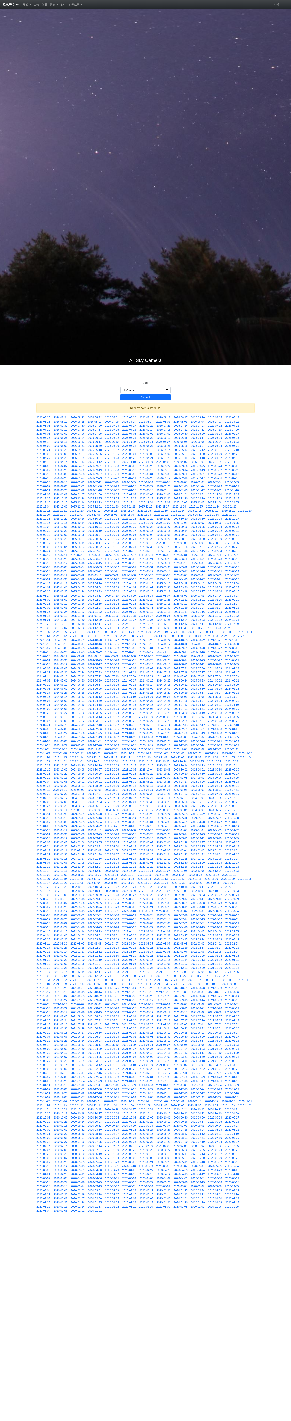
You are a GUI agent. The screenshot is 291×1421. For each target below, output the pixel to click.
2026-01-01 (181, 494)
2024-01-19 (198, 733)
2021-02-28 (95, 1069)
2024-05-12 (95, 696)
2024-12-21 (232, 619)
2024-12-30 (78, 619)
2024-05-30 (198, 688)
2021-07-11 (77, 1024)
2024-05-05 (215, 696)
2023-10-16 (146, 765)
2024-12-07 (60, 628)
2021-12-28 (60, 967)
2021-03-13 (78, 1065)
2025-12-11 (129, 502)
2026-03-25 (198, 466)
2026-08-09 (112, 421)
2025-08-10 (163, 543)
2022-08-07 (180, 911)
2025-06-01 (129, 567)
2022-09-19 (60, 899)
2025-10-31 (195, 514)
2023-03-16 (112, 838)
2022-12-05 (197, 870)
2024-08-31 (60, 660)
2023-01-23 (181, 854)
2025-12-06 (215, 502)
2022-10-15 (232, 887)
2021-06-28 (95, 1028)
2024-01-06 (215, 737)
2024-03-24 (112, 713)
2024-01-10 (146, 737)
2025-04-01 (146, 587)
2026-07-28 (112, 425)
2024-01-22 (146, 733)
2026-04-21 (146, 458)
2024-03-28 (43, 713)
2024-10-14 (129, 644)
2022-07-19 (95, 919)
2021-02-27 (112, 1069)
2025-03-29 (198, 587)
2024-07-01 (60, 680)
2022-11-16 (110, 878)
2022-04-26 (78, 927)
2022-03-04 (163, 943)
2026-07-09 (232, 429)
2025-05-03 (215, 575)
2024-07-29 (215, 668)
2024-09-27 (215, 648)
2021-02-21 (215, 1069)
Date (145, 382)
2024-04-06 (95, 708)
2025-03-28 (215, 587)
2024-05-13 (78, 696)
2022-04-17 (232, 927)
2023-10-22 (43, 765)
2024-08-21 (232, 660)
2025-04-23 (181, 579)
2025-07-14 (215, 551)
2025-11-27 (162, 506)
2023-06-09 (94, 810)
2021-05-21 (129, 1040)
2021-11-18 (127, 980)
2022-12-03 (232, 870)
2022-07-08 (78, 923)
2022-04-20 (181, 927)
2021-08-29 (60, 1008)
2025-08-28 (60, 539)
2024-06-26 (146, 680)
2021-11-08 (77, 984)
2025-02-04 (78, 607)
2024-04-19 (78, 704)
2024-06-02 (146, 688)
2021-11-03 (161, 984)
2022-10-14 (43, 891)
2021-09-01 (215, 1004)
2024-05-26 (60, 692)
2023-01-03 (112, 862)
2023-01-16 (95, 858)
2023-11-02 (60, 761)
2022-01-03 (163, 963)
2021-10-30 (229, 984)
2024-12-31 (60, 619)
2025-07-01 (232, 555)
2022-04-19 (198, 927)
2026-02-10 (112, 482)
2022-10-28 (213, 882)
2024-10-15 (112, 644)
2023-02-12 (43, 850)
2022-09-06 (78, 903)
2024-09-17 (181, 652)
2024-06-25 (163, 680)
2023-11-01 (77, 761)
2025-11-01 (178, 514)
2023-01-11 (180, 858)
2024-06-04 (112, 688)
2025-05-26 (232, 567)
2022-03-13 (215, 939)
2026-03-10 (43, 474)
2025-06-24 (146, 559)
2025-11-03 (144, 514)
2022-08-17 (215, 907)
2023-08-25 (215, 781)
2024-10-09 (215, 644)
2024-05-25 (78, 692)
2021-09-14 (198, 1000)
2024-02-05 (112, 729)
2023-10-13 (198, 765)
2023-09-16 (43, 777)
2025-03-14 (43, 595)
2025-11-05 (110, 514)
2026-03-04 (146, 474)
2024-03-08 (180, 717)
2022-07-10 (43, 923)
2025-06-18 (43, 563)
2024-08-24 (181, 660)
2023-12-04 (163, 749)
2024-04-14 (163, 704)
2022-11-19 (60, 878)
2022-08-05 (215, 911)
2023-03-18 (78, 838)
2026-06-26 (43, 437)
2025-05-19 (146, 571)
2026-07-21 (232, 425)
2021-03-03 (43, 1069)
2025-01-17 (181, 611)
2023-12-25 (215, 741)
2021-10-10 (163, 992)
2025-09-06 (112, 534)
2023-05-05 (78, 822)
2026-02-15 (232, 478)
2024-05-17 (215, 692)
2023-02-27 (198, 842)
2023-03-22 (215, 834)
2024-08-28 (112, 660)
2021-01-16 (215, 1081)
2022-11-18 (77, 878)
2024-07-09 (129, 676)
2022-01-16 (146, 959)
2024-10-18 (60, 644)
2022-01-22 (43, 959)
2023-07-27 (95, 793)
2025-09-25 (198, 526)
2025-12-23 (129, 498)
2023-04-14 (232, 826)
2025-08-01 (112, 547)
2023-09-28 (43, 773)
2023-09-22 (146, 773)
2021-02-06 (60, 1077)
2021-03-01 (78, 1069)
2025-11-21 (60, 510)
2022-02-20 (163, 947)
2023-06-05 (163, 810)
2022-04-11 (129, 931)
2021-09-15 (181, 1000)
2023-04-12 (60, 830)
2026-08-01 (43, 425)
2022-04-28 (43, 927)
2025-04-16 (95, 583)
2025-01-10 (94, 615)
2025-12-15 (60, 502)
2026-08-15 (215, 417)
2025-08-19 (215, 539)
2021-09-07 (112, 1004)
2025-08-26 (95, 539)
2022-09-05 (95, 903)
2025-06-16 (78, 563)
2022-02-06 (197, 951)
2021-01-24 (78, 1081)
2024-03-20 (181, 713)
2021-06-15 (112, 1032)
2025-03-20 (146, 591)
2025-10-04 (43, 526)
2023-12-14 (198, 745)
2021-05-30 (181, 1036)
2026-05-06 (95, 454)
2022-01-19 (95, 959)
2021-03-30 (198, 1056)
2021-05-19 (163, 1040)
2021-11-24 (230, 976)
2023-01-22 (198, 854)
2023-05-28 (95, 814)
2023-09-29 (232, 769)
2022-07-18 (112, 919)
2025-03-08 (146, 595)
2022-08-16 (232, 907)
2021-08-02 (112, 1016)
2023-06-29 (163, 802)
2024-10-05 (78, 648)
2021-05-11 (94, 1044)
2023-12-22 (60, 745)
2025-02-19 (232, 599)
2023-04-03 (215, 830)
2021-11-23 (43, 980)
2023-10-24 (214, 761)
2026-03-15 (163, 470)
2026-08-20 (129, 417)
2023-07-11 (163, 797)
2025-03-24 (78, 591)
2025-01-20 (129, 611)
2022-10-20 (146, 887)
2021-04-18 (78, 1052)
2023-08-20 (95, 785)
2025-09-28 (146, 526)
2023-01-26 (129, 854)
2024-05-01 (78, 700)
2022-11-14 (144, 878)
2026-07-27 (129, 425)
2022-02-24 (95, 947)
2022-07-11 (232, 919)
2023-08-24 (232, 781)
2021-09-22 (60, 1000)
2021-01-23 (95, 1081)
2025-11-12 (211, 510)
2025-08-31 (215, 534)
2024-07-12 (78, 676)
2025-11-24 (213, 506)
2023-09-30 (215, 769)
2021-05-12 (78, 1044)
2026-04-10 (129, 462)
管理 (277, 4)
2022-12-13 (60, 870)
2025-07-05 (163, 555)
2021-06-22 (198, 1028)
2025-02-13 (129, 603)
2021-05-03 (232, 1044)
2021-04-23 (198, 1048)
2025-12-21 (163, 498)
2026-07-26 (146, 425)
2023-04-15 (215, 826)
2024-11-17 (194, 632)
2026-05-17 (112, 449)
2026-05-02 (163, 454)
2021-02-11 (180, 1073)
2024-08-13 (163, 664)
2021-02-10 (197, 1073)
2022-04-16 (43, 931)
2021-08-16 (78, 1012)
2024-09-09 (112, 656)
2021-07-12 (60, 1024)
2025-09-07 (95, 534)
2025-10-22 (146, 518)
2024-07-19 (163, 672)
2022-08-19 (181, 907)
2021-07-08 (129, 1024)
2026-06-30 (181, 433)
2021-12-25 (112, 967)
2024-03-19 (198, 713)
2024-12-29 (95, 619)
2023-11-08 (177, 757)
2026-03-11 (232, 470)
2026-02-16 (215, 478)
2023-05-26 (129, 814)
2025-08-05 (43, 547)
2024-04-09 (43, 708)
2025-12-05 (232, 502)
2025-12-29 (232, 494)
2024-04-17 (112, 704)
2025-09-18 (112, 530)
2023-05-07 (43, 822)
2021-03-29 (215, 1056)
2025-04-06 (60, 587)
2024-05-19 (181, 692)
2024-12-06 (78, 628)
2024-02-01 (181, 729)
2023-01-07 (43, 862)
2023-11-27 (77, 753)
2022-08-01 (78, 915)
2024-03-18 (215, 713)
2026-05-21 (43, 449)
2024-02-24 (198, 721)
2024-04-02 (163, 708)
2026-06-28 (215, 433)
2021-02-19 (43, 1073)
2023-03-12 (181, 838)
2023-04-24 (60, 826)
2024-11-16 (211, 632)
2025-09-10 (43, 534)
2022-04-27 (60, 927)
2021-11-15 (178, 980)
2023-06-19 (129, 806)
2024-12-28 (112, 619)
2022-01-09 (60, 963)
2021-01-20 (146, 1081)
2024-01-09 (163, 737)
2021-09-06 (129, 1004)
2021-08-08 (215, 1012)
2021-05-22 (112, 1040)
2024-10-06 (60, 648)
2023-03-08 (43, 842)
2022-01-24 (215, 955)
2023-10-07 (95, 769)
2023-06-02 (215, 810)
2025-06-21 (198, 559)
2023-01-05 (78, 862)
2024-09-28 (198, 648)
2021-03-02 (60, 1069)
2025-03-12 (78, 595)
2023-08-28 (163, 781)
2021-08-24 (146, 1008)
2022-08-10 (129, 911)
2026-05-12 (198, 449)
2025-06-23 (163, 559)
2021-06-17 (78, 1032)
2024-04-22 (232, 700)
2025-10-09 (163, 522)
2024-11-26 (43, 632)
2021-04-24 (181, 1048)
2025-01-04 (197, 615)
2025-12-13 (95, 502)
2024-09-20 (129, 652)
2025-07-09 (94, 555)
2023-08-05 (146, 789)
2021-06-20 (232, 1028)
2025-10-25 (95, 518)
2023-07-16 (78, 797)
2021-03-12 (95, 1065)
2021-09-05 (146, 1004)
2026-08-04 (197, 421)
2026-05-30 (95, 445)
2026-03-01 (198, 474)
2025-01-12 (60, 615)
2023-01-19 (43, 858)
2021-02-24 (163, 1069)
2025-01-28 (198, 607)
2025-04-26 (129, 579)
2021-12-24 (129, 967)
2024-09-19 (146, 652)
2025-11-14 (178, 510)
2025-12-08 (180, 502)
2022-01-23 (232, 955)
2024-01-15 (60, 737)
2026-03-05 (129, 474)
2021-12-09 (180, 971)
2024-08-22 (215, 660)
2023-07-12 (146, 797)
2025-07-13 (232, 551)
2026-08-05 (180, 421)
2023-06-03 (197, 810)
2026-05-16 (129, 449)
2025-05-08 (129, 575)
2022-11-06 (60, 882)
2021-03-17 (215, 1061)
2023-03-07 (60, 842)
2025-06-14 (112, 563)
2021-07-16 (198, 1020)
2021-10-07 (215, 992)
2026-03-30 (112, 466)
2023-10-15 (163, 765)
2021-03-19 (181, 1061)
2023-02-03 (197, 850)
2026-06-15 (232, 437)
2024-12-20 (43, 623)
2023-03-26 (146, 834)
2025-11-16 (144, 510)
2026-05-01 (181, 454)
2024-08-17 (95, 664)
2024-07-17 (198, 672)
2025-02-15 (95, 603)
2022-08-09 (146, 911)
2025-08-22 (163, 539)
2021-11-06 (110, 984)
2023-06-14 (215, 806)
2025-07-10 (77, 555)
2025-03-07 (163, 595)
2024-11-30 (180, 628)
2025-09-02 (181, 534)
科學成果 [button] (74, 4)
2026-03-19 (95, 470)
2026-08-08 (129, 421)
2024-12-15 (129, 623)
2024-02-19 (78, 725)
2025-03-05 (197, 595)
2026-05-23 (215, 445)
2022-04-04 (43, 935)
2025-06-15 (95, 563)
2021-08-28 (78, 1008)
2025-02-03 (95, 607)
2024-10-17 (78, 644)
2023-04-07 (146, 830)
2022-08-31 (181, 903)
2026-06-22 (112, 437)
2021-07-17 (181, 1020)
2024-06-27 (129, 680)
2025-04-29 (78, 579)
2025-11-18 (110, 510)
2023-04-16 (198, 826)
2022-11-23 (195, 874)
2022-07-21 (60, 919)
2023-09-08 (180, 777)
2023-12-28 (163, 741)
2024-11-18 (178, 632)
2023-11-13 (93, 757)
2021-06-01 (146, 1036)
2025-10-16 (43, 522)
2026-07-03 (129, 433)
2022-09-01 (163, 903)
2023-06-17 (163, 806)
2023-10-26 (180, 761)
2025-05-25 (43, 571)
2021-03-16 (232, 1061)
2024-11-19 (161, 632)
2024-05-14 (60, 696)
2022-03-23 (43, 939)
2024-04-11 (215, 704)
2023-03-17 (95, 838)
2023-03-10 (215, 838)
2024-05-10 (129, 696)
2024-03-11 (129, 717)
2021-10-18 (232, 988)
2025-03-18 (181, 591)
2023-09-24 (112, 773)
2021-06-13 (146, 1032)
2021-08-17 (60, 1012)
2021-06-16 (95, 1032)
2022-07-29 (129, 915)
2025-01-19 (146, 611)
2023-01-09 (215, 858)
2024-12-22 (215, 619)
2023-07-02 (112, 802)
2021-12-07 (215, 971)
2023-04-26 (232, 822)
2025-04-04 (95, 587)
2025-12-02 (78, 506)
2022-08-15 (43, 911)
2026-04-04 (232, 462)
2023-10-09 (60, 769)
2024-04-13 (181, 704)
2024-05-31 (181, 688)
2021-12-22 (163, 967)
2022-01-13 (198, 959)
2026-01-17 (112, 490)
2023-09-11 (129, 777)
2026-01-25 (181, 486)
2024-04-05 (112, 708)
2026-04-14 (60, 462)
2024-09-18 (163, 652)
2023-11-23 (144, 753)
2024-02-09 (43, 729)
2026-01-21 (43, 490)
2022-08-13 (78, 911)
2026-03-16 (146, 470)
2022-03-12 (232, 939)
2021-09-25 (215, 996)
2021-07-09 (112, 1024)
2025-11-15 (161, 510)
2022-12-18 (181, 866)
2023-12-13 (215, 745)
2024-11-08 (127, 636)
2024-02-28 (129, 721)
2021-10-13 (112, 992)
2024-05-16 (232, 692)
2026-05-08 (60, 454)
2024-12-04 (112, 628)
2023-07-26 (112, 793)
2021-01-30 (181, 1077)
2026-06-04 (215, 441)
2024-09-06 (163, 656)
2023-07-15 (95, 797)
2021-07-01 (43, 1028)
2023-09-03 (60, 781)
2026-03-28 (146, 466)
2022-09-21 (232, 895)
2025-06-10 (180, 563)
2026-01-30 (95, 486)
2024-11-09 (110, 636)
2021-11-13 (211, 980)
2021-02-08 (232, 1073)
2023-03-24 (181, 834)
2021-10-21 (181, 988)
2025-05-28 (198, 567)
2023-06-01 (232, 810)
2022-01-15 (163, 959)
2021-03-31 (181, 1056)
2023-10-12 (215, 765)
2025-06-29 (60, 559)
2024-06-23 (198, 680)
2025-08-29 (43, 539)
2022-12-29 (198, 862)
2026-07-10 (215, 429)
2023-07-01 (129, 802)
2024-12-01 (163, 628)
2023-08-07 (112, 789)
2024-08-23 (198, 660)
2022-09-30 (78, 895)
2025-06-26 (112, 559)
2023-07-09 (197, 797)
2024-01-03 (60, 741)
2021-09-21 (78, 1000)
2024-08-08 (43, 668)
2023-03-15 (129, 838)
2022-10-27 (230, 882)
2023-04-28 (198, 822)
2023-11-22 (161, 753)
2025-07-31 (129, 547)
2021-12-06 (232, 971)
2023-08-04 (163, 789)
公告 (36, 4)
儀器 (44, 4)
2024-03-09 (163, 717)
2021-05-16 (215, 1040)
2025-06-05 (60, 567)
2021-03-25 (78, 1061)
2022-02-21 (146, 947)
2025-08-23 (146, 539)
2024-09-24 (60, 652)
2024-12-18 (78, 623)
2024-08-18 (78, 664)
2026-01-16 (129, 490)
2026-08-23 (78, 417)
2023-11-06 (211, 757)
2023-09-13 (95, 777)
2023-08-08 (94, 789)
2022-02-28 (232, 943)
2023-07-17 (60, 797)
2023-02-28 (181, 842)
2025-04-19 (43, 583)
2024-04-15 (146, 704)
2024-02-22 (232, 721)
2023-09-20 (181, 773)
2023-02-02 (215, 850)
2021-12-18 (232, 967)
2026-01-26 (163, 486)
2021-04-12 (181, 1052)
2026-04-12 (95, 462)
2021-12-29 (43, 967)
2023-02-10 (77, 850)
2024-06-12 (181, 684)
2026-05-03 (146, 454)
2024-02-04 (129, 729)
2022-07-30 (112, 915)
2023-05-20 (232, 814)
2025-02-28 (78, 599)
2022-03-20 (95, 939)
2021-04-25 (163, 1048)
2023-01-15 (112, 858)
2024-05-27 (43, 692)
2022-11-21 (229, 874)
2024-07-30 (198, 668)
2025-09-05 (129, 534)
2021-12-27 (78, 967)
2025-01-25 (43, 611)
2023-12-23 (43, 745)
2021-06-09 (215, 1032)
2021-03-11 (112, 1065)
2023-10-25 (197, 761)
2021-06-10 (197, 1032)
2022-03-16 (163, 939)
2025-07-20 (112, 551)
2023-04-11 (77, 830)
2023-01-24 (163, 854)
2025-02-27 (95, 599)
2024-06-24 (181, 680)
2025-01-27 (215, 607)
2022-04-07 (197, 931)
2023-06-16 (181, 806)
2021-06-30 (60, 1028)
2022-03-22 (60, 939)
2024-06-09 (232, 684)
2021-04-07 (60, 1056)
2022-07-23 (232, 915)
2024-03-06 (215, 717)
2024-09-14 (232, 652)
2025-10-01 (95, 526)
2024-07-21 (129, 672)
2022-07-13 (198, 919)
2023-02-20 (112, 846)
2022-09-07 (60, 903)
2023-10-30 (111, 761)
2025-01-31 (146, 607)
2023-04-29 (181, 822)
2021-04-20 (43, 1052)
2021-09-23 (43, 1000)
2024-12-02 (146, 628)
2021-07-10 (94, 1024)
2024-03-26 (78, 713)
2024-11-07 (144, 636)
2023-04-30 (163, 822)
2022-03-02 (197, 943)
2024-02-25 (181, 721)
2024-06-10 (215, 684)
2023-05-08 (232, 818)
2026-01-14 (163, 490)
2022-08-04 (232, 911)
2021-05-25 (60, 1040)
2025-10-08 (180, 522)
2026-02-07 (163, 482)
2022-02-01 (78, 955)
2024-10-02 (129, 648)
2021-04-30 (78, 1048)
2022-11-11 (194, 878)
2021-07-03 (215, 1024)
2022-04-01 (95, 935)
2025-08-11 (146, 543)
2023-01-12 (163, 858)
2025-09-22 (43, 530)
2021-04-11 (197, 1052)
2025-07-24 (43, 551)
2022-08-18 (198, 907)
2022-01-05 (129, 963)
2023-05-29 (78, 814)
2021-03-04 (232, 1065)
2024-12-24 (181, 619)
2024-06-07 (60, 688)
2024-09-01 (43, 660)
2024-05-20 (163, 692)
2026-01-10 (232, 490)
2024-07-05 (197, 676)
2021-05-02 (43, 1048)
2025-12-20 (181, 498)
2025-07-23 (60, 551)
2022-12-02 (43, 874)
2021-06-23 (181, 1028)
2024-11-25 (60, 632)
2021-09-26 (198, 996)
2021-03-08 (163, 1065)
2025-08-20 (198, 539)
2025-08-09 (180, 543)
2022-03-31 (112, 935)
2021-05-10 (112, 1044)
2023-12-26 (198, 741)
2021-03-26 (60, 1061)
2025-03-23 (95, 591)
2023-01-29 (78, 854)
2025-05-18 (163, 571)
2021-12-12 (129, 971)
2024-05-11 (112, 696)
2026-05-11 (215, 449)
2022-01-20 (78, 959)
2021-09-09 (77, 1004)
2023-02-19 (129, 846)
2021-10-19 (215, 988)
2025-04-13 (146, 583)
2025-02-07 (232, 603)
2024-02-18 (95, 725)
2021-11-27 (179, 976)
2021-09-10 (60, 1004)
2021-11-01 (194, 984)
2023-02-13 (232, 846)
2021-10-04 (60, 996)
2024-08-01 (163, 668)
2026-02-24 (78, 478)
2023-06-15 (198, 806)
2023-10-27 (162, 761)
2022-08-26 (60, 907)
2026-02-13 (60, 482)
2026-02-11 (94, 482)
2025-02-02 (112, 607)
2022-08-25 (78, 907)
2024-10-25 (146, 640)
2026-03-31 (95, 466)
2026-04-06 (197, 462)
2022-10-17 (198, 887)
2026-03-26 (181, 466)
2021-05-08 (146, 1044)
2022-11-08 (245, 878)
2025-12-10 (146, 502)
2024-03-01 (95, 721)
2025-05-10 (94, 575)
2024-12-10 (215, 623)
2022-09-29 (95, 895)
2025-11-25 (196, 506)
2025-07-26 (215, 547)
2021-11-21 (77, 980)
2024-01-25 (95, 733)
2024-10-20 (232, 640)
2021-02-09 (215, 1073)
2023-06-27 (198, 802)
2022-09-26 (146, 895)
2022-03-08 (94, 943)
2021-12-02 (95, 976)
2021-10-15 (78, 992)
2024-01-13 (95, 737)
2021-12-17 (43, 971)
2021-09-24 (232, 996)
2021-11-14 (194, 980)
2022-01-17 (129, 959)
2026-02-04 (215, 482)
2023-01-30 (60, 854)
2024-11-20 (144, 632)
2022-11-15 (127, 878)
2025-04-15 (112, 583)
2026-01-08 (60, 494)
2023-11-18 (228, 753)
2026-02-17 (198, 478)
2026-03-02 (181, 474)
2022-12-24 (78, 866)
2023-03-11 (197, 838)
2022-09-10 (215, 899)
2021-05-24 (78, 1040)
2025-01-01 (43, 619)
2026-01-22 (232, 486)
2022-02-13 (78, 951)
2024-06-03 (129, 688)
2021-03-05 (215, 1065)
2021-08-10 (180, 1012)
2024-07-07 (163, 676)
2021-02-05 (78, 1077)
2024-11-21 (127, 632)
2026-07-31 (60, 425)
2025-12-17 (232, 498)
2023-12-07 (112, 749)
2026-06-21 (129, 437)
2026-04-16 (232, 458)
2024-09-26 (232, 648)
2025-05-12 (60, 575)
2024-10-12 (163, 644)
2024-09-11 (77, 656)
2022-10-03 (232, 891)
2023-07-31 (232, 789)
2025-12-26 (78, 498)
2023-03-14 (146, 838)
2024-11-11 (76, 636)
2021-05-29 (198, 1036)
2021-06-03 (112, 1036)
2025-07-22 (78, 551)
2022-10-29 (195, 882)
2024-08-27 (129, 660)
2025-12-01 (95, 506)
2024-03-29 (232, 708)
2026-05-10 (232, 449)
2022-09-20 (43, 899)
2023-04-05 (180, 830)
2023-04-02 (232, 830)
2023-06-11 (60, 810)
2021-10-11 (146, 992)
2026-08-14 (232, 417)
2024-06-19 (60, 684)
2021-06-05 (78, 1036)
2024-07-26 (60, 672)
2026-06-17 (198, 437)
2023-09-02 (78, 781)
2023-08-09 (77, 789)
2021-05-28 (215, 1036)
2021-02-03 (112, 1077)
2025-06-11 (163, 563)
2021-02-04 (95, 1077)
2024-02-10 (232, 725)
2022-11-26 (145, 874)
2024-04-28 (129, 700)
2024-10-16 (95, 644)
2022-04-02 (78, 935)
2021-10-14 (95, 992)
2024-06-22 (215, 680)
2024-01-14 (78, 737)
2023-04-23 (78, 826)
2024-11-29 (197, 628)
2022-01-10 (43, 963)
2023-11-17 (245, 753)
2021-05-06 (180, 1044)
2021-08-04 (78, 1016)
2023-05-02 (129, 822)
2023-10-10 (43, 769)
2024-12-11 (197, 623)
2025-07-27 (198, 547)
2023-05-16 (95, 818)
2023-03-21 (232, 834)
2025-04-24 (163, 579)
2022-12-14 (43, 870)
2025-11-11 (228, 510)
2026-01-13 (181, 490)
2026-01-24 (198, 486)
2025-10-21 (163, 518)
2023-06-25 (232, 802)
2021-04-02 (146, 1056)
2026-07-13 (163, 429)
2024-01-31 (198, 729)
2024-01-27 (60, 733)
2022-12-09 (129, 870)
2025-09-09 (60, 534)
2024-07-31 (181, 668)
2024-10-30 (60, 640)
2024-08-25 (163, 660)
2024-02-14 (163, 725)
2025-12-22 (146, 498)
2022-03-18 (129, 939)
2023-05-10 (197, 818)
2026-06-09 (129, 441)
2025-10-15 (60, 522)
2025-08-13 (112, 543)
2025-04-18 (60, 583)
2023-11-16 (43, 757)
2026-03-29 (129, 466)
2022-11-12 (178, 878)
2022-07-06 (112, 923)
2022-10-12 (78, 891)
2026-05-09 (43, 454)
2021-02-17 (78, 1073)
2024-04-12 (198, 704)
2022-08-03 (43, 915)
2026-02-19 (163, 478)
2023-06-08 (112, 810)
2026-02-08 (146, 482)
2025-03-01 (60, 599)
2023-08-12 (232, 785)
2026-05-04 (129, 454)
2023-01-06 (60, 862)
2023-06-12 (43, 810)
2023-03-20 (43, 838)
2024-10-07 (43, 648)
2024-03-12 (112, 717)
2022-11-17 (93, 878)
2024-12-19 (60, 623)
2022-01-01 (198, 963)
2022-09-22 (215, 895)
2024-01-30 (215, 729)
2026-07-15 (129, 429)
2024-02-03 (146, 729)
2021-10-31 (212, 984)
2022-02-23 (112, 947)
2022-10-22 (112, 887)
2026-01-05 (112, 494)
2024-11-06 (160, 636)
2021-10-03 (78, 996)
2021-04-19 (60, 1052)
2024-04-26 (163, 700)
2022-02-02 (60, 955)
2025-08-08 (197, 543)
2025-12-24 (112, 498)
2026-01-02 (163, 494)
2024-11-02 (228, 636)
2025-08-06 (232, 543)
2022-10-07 (163, 891)
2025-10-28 (43, 518)
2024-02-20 (60, 725)
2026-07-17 (95, 429)
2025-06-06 (43, 567)
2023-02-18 (146, 846)
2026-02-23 (95, 478)
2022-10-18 (181, 887)
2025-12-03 (60, 506)
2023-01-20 (232, 854)
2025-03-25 (60, 591)
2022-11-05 (77, 882)
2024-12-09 (232, 623)
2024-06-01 (163, 688)
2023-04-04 (197, 830)
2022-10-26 (43, 887)
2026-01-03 (146, 494)
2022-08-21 (146, 907)
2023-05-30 (60, 814)
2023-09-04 (43, 781)
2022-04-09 (163, 931)
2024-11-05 (177, 636)
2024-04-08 (60, 708)
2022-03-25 (215, 935)
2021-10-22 (163, 988)
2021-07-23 (78, 1020)
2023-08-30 (129, 781)
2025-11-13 (194, 510)
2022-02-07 (180, 951)
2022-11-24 (178, 874)
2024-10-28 (95, 640)
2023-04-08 (129, 830)
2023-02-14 (215, 846)
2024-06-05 (95, 688)
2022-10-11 (94, 891)
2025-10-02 (78, 526)
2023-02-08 (112, 850)
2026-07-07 (60, 433)
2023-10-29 (128, 761)
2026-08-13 (43, 421)
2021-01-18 (181, 1081)
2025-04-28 (95, 579)
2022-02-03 (43, 955)
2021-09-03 (180, 1004)
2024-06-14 (146, 684)
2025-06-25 (129, 559)
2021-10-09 (180, 992)
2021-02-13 (146, 1073)
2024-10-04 (95, 648)
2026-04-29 (215, 454)
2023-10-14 (181, 765)
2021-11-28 (162, 976)
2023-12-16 (163, 745)
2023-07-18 (43, 797)
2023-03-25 (163, 834)
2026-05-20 (60, 449)
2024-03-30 (215, 708)
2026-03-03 (163, 474)
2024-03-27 (60, 713)
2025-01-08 (129, 615)
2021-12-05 (43, 976)
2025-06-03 (95, 567)
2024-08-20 (43, 664)
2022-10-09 (129, 891)
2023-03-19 (60, 838)
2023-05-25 (146, 814)
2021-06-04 (95, 1036)
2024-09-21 (112, 652)
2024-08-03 (129, 668)
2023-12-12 (232, 745)
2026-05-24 (198, 445)
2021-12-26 (95, 967)
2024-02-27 (146, 721)
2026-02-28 (215, 474)
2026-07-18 (78, 429)
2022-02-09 (146, 951)
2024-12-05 (95, 628)
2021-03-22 (129, 1061)
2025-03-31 (163, 587)
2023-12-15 (181, 745)
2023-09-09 (163, 777)
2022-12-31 (163, 862)
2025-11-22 (43, 510)
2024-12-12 (181, 623)
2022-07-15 (163, 919)
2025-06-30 (43, 559)
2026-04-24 (95, 458)
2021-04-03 (129, 1056)
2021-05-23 (95, 1040)
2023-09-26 (78, 773)
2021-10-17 (43, 992)
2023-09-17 (232, 773)
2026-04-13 (78, 462)
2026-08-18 (163, 417)
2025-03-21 (129, 591)
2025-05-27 (215, 567)
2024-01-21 (163, 733)
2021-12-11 (146, 971)
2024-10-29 (78, 640)
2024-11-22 (110, 632)
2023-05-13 (146, 818)
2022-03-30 (129, 935)
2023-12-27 (181, 741)
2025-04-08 (232, 583)
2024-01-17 (232, 733)
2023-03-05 (95, 842)
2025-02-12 (146, 603)
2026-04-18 (198, 458)
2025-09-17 (129, 530)
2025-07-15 (198, 551)
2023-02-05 (163, 850)
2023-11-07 (194, 757)
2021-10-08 (197, 992)
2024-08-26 (146, 660)
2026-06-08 (146, 441)
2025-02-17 (60, 603)
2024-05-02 (60, 700)
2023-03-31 (60, 834)
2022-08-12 (95, 911)
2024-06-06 (78, 688)
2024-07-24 (78, 672)
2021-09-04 (163, 1004)
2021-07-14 (232, 1020)
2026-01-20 (60, 490)
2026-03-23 (232, 466)
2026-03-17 (129, 470)
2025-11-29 (128, 506)
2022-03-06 (129, 943)
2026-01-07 (78, 494)
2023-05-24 (163, 814)
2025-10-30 (212, 514)
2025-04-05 (78, 587)
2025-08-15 (78, 543)
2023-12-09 (77, 749)
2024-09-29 (181, 648)
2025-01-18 (163, 611)
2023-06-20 (112, 806)
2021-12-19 (215, 967)
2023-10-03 (163, 769)
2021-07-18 (163, 1020)
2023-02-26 (215, 842)
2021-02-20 (232, 1069)
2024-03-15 (60, 717)
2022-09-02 (146, 903)
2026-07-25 (163, 425)
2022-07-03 (163, 923)
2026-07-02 (146, 433)
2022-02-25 (78, 947)
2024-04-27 (146, 700)
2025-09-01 (198, 534)
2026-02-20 (146, 478)
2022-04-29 (232, 923)
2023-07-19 (232, 793)
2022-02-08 (163, 951)
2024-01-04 (43, 741)
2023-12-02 (197, 749)
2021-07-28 (198, 1016)
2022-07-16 (146, 919)
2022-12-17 (198, 866)
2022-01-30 (112, 955)
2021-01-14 (43, 1085)
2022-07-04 (146, 923)
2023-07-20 (215, 793)
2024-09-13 (43, 656)
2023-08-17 (146, 785)
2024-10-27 (112, 640)
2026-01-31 (78, 486)
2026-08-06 (163, 421)
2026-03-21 (60, 470)
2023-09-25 (95, 773)
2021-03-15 (43, 1065)
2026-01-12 (198, 490)
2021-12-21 (181, 967)
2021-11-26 (196, 976)
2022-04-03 (60, 935)
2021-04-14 (146, 1052)
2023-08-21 (78, 785)
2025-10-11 (129, 522)
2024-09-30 (163, 648)
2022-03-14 (198, 939)
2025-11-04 (127, 514)
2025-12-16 (43, 502)
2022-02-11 (112, 951)
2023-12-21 (78, 745)
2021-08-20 (215, 1008)
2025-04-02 (129, 587)
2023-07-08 (215, 797)
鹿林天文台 (10, 5)
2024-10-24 (163, 640)
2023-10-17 (129, 765)
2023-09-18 (215, 773)
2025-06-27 (95, 559)
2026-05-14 (163, 449)
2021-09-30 (129, 996)
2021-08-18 (43, 1012)
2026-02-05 (197, 482)
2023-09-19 (198, 773)
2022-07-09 (60, 923)
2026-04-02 (60, 466)
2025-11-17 (127, 510)
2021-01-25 (60, 1081)
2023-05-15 (112, 818)
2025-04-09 (215, 583)
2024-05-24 (95, 692)
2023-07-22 (181, 793)
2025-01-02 (232, 615)
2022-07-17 (129, 919)
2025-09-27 (163, 526)
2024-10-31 (43, 640)
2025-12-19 (198, 498)
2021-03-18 (198, 1061)
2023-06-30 (146, 802)
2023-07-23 (163, 793)
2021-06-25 (146, 1028)
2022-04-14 (78, 931)
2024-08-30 (78, 660)
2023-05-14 (129, 818)
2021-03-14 (60, 1065)
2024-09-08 (129, 656)
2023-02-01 (232, 850)
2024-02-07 (78, 729)
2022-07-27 (163, 915)
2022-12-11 (94, 870)
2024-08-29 (95, 660)
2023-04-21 (112, 826)
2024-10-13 (146, 644)
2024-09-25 (43, 652)
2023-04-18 (163, 826)
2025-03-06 (180, 595)
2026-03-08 (78, 474)
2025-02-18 (43, 603)
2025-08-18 (232, 539)
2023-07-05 (60, 802)
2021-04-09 (232, 1052)
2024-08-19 (60, 664)
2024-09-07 (146, 656)
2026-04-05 (215, 462)
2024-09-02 (232, 656)
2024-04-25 (181, 700)
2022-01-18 (112, 959)
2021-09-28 (163, 996)
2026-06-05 (197, 441)
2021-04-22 (215, 1048)
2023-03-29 (95, 834)
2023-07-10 (180, 797)
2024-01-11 (129, 737)
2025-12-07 (197, 502)
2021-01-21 (129, 1081)
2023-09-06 (215, 777)
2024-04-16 (129, 704)
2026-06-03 (232, 441)
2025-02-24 (146, 599)
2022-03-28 (163, 935)
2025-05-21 (112, 571)
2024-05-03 (43, 700)
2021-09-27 (181, 996)
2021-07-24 (60, 1020)
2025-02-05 (60, 607)
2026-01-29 (112, 486)
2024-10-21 (215, 640)
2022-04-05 (232, 931)
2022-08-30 (198, 903)
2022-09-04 (112, 903)
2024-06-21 (232, 680)
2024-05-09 (146, 696)
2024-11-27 (231, 628)
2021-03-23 (112, 1061)
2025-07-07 (129, 555)
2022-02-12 (95, 951)
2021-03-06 (197, 1065)
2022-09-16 (112, 899)
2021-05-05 (197, 1044)
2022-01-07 (95, 963)
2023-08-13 (215, 785)
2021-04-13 (163, 1052)
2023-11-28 (60, 753)
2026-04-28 (232, 454)
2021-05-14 (43, 1044)
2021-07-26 (232, 1016)
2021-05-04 (215, 1044)
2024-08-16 (112, 664)
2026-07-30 (78, 425)
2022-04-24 (112, 927)
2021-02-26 (129, 1069)
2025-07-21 (95, 551)
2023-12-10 (60, 749)
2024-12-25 (163, 619)
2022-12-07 (163, 870)
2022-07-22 (43, 919)
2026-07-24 (181, 425)
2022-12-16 (215, 866)
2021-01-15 (232, 1081)
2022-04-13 (95, 931)
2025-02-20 (215, 599)
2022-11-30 (77, 874)
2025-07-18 (146, 551)
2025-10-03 (60, 526)
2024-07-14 (43, 676)
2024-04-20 (60, 704)
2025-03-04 (215, 595)
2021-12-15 (78, 971)
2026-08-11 (77, 421)
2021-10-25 (112, 988)
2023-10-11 (232, 765)
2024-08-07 (60, 668)
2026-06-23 (95, 437)
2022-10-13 (60, 891)
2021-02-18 (60, 1073)
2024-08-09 (232, 664)
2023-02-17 (163, 846)
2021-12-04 (60, 976)
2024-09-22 (95, 652)
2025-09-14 (181, 530)
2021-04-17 (95, 1052)
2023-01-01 (146, 862)
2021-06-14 (129, 1032)
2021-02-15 (112, 1073)
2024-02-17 (112, 725)
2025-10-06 (215, 522)
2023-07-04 (78, 802)
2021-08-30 (43, 1008)
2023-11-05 (228, 757)
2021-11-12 (228, 980)
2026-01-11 (215, 490)
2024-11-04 (194, 636)
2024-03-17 (232, 713)
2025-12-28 (43, 498)
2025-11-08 (60, 514)
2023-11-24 (127, 753)
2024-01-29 (232, 729)
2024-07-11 (94, 676)
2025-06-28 (78, 559)
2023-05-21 (215, 814)
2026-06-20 (146, 437)
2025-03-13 (60, 595)
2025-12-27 (60, 498)
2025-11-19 (93, 510)
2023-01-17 (78, 858)
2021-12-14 (95, 971)
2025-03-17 (198, 591)
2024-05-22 (129, 692)
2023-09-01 (95, 781)
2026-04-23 (112, 458)
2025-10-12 (112, 522)
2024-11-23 (93, 632)
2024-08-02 (146, 668)
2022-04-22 (146, 927)
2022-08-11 (112, 911)
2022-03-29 (146, 935)
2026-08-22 (95, 417)
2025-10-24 (112, 518)
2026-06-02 (43, 445)
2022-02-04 (232, 951)
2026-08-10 (94, 421)
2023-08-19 (112, 785)
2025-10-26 (78, 518)
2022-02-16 (232, 947)
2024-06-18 (78, 684)
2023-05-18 (60, 818)
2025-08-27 (78, 539)
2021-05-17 (198, 1040)
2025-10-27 (60, 518)
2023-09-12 (112, 777)
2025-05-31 (146, 567)
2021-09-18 (129, 1000)
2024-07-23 (95, 672)
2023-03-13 (163, 838)
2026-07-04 (112, 433)
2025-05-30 (163, 567)
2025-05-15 (215, 571)
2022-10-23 (95, 887)
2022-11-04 (93, 882)
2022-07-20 (78, 919)
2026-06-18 (181, 437)
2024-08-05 (95, 668)
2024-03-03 (60, 721)
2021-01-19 (163, 1081)
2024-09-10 (94, 656)
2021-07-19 (146, 1020)
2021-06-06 (60, 1036)
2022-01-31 (95, 955)
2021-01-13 (60, 1085)
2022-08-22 (129, 907)
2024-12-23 (198, 619)
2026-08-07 (146, 421)
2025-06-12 (146, 563)
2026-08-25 (43, 417)
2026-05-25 (181, 445)
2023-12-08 (94, 749)
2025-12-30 (215, 494)
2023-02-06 (146, 850)
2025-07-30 (146, 547)
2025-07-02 (215, 555)
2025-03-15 (232, 591)
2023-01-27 (112, 854)
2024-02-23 (215, 721)
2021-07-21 (112, 1020)
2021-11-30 (129, 976)
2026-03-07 (95, 474)
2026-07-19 (60, 429)
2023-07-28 (78, 793)
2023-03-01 (163, 842)
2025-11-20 (77, 510)
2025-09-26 (181, 526)
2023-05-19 (43, 818)
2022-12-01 (60, 874)
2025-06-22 (181, 559)
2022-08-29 (215, 903)
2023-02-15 (198, 846)
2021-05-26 (43, 1040)
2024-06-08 (43, 688)
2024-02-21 (43, 725)
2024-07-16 (215, 672)
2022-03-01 (215, 943)
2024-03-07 (197, 717)
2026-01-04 (129, 494)
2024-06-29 (95, 680)
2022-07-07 (95, 923)
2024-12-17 (95, 623)
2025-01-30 (163, 607)
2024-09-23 (78, 652)
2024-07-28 (232, 668)
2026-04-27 (43, 458)
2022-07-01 (198, 923)
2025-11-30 (112, 506)
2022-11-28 (111, 874)
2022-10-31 (161, 882)
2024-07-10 (112, 676)
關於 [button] (26, 4)
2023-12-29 (146, 741)
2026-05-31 (78, 445)
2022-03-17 (146, 939)
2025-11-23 (229, 506)
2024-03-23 (129, 713)
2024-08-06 (78, 668)
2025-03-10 (112, 595)
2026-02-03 (232, 482)
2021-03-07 (180, 1065)
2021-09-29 (146, 996)
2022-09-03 (129, 903)
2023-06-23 (60, 806)
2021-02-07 (43, 1077)
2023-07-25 (129, 793)
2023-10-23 (231, 761)
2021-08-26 (112, 1008)
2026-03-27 (163, 466)
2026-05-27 (146, 445)
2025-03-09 (129, 595)
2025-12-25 (95, 498)
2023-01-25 (146, 854)
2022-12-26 (43, 866)
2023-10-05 (129, 769)
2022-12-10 (112, 870)
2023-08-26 (198, 781)
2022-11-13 (161, 878)
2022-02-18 (198, 947)
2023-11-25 (110, 753)
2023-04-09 (112, 830)
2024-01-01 (95, 741)
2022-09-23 (198, 895)
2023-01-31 (43, 854)
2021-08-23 (163, 1008)
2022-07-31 (95, 915)
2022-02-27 (43, 947)
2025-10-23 (129, 518)
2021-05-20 (146, 1040)
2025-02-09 (197, 603)
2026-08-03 (215, 421)
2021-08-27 (95, 1008)
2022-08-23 (112, 907)
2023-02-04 (180, 850)
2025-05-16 (198, 571)
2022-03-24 (232, 935)
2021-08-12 (146, 1012)
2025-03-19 (163, 591)
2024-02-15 (146, 725)
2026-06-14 (43, 441)
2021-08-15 (95, 1012)
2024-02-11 (215, 725)
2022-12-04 (215, 870)
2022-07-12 (215, 919)
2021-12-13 (112, 971)
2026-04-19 (181, 458)
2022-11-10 (211, 878)
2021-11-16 (161, 980)
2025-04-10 (197, 583)
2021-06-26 (129, 1028)
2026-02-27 (232, 474)
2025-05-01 (43, 579)
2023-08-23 (43, 785)
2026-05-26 (163, 445)
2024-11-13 (43, 636)
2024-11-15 (228, 632)
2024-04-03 (146, 708)
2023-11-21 (178, 753)
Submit (145, 397)
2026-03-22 (43, 470)
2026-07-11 (197, 429)
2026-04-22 (129, 458)
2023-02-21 (95, 846)
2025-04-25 (146, 579)
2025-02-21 (198, 599)
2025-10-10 (146, 522)
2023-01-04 (95, 862)
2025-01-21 (112, 611)
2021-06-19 (43, 1032)
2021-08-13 (129, 1012)
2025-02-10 (180, 603)
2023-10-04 (146, 769)
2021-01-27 (232, 1077)
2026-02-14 (43, 482)
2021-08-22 (181, 1008)
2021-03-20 (163, 1061)
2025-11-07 (77, 514)
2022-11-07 (43, 882)
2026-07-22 (215, 425)
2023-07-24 (146, 793)
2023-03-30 (78, 834)
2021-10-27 (78, 988)
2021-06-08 (232, 1032)
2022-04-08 (180, 931)
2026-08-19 (146, 417)
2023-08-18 (129, 785)
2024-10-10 (197, 644)
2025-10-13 (95, 522)
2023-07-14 (112, 797)
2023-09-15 (60, 777)
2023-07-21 (198, 793)
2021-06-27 (112, 1028)
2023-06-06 (146, 810)
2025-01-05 (180, 615)
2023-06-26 (215, 802)
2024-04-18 (95, 704)
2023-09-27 (60, 773)
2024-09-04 (197, 656)
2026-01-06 (95, 494)
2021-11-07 (93, 984)
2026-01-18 (95, 490)
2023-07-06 (43, 802)
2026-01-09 (43, 494)
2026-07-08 (43, 433)
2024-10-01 (146, 648)
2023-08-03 (180, 789)
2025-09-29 (129, 526)
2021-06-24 (163, 1028)
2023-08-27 (181, 781)
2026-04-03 (43, 466)
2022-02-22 (129, 947)
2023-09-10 (146, 777)
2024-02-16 (129, 725)
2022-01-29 (129, 955)
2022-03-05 (146, 943)
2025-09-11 (232, 530)
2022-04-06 (215, 931)
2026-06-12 (78, 441)
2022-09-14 (146, 899)
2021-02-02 (129, 1077)
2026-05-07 (78, 454)
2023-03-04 (112, 842)
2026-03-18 (112, 470)
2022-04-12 (112, 931)
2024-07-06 (180, 676)
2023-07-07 (232, 797)
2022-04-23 (129, 927)
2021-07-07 (146, 1024)
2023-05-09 (215, 818)
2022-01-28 (146, 955)
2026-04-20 (163, 458)
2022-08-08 (163, 911)
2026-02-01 (60, 486)
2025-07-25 (232, 547)
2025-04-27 (112, 579)
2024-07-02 (43, 680)
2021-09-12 (232, 1000)
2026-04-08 (163, 462)
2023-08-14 (198, 785)
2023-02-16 (181, 846)
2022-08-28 (232, 903)
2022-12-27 (232, 862)
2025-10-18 (215, 518)
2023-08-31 (112, 781)
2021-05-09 (129, 1044)
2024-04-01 (181, 708)
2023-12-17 (146, 745)
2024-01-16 (43, 737)
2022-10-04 (215, 891)
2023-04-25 (43, 826)
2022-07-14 (181, 919)
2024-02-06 (95, 729)
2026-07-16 (112, 429)
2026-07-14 (146, 429)
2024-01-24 (112, 733)
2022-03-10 (60, 943)
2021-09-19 (112, 1000)
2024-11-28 (214, 628)
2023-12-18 (129, 745)
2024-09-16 (198, 652)
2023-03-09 (232, 838)
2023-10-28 (145, 761)
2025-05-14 (232, 571)
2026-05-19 (78, 449)
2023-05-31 (43, 814)
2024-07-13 (60, 676)
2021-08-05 (60, 1016)
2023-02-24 (43, 846)
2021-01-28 (215, 1077)
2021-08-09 (197, 1012)
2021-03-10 (129, 1065)
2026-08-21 (112, 417)
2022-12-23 (95, 866)
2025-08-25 (112, 539)
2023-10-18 (112, 765)
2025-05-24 (60, 571)
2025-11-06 (93, 514)
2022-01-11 (232, 959)
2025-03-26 (43, 591)
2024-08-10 (215, 664)
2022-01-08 (78, 963)
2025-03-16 (215, 591)
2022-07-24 (215, 915)
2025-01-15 (215, 611)
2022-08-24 (95, 907)
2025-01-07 (146, 615)
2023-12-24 (232, 741)
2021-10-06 (232, 992)
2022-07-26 (181, 915)
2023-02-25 (232, 842)
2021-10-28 (60, 988)
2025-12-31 (198, 494)
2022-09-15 (129, 899)
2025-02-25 (129, 599)
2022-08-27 (43, 907)
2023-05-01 (146, 822)
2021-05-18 (181, 1040)
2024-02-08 (60, 729)
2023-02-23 (60, 846)
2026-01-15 (146, 490)
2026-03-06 (112, 474)
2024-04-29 (112, 700)
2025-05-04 (197, 575)
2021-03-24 (95, 1061)
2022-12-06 (180, 870)
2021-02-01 (146, 1077)
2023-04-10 (94, 830)
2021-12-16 (60, 971)
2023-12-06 (129, 749)
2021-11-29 (146, 976)
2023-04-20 (129, 826)
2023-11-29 (43, 753)
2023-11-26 (93, 753)
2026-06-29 (198, 433)
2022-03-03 (180, 943)
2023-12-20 (95, 745)
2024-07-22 (112, 672)
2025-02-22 (181, 599)
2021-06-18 (60, 1032)
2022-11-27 (128, 874)
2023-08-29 (146, 781)
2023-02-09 (94, 850)
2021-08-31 (232, 1004)
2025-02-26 (112, 599)
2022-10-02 (43, 895)
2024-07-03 (232, 676)
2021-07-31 (146, 1016)
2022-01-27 (163, 955)
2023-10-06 (112, 769)
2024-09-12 (60, 656)
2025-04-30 (60, 579)
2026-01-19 (78, 490)
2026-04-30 (198, 454)
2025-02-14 (112, 603)
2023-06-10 (77, 810)
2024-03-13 (95, 717)
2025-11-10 (245, 510)
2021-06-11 (180, 1032)
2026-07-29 (95, 425)
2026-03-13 (198, 470)
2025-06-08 (215, 563)
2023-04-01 (43, 834)
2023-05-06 (60, 822)
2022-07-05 (129, 923)
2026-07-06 (78, 433)
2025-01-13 (43, 615)
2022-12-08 (146, 870)
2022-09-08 (43, 903)
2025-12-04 (43, 506)
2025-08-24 (129, 539)
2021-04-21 (232, 1048)
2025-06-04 (78, 567)
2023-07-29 (60, 793)
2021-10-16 (60, 992)
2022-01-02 (181, 963)
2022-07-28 (146, 915)
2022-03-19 (112, 939)
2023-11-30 (231, 749)
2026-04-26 (60, 458)
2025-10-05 (232, 522)
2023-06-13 (232, 806)
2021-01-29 (198, 1077)
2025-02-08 (215, 603)
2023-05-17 (78, 818)
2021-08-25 (129, 1008)
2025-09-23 (232, 526)
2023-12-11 (43, 749)
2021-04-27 (129, 1048)
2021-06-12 (163, 1032)
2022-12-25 (60, 866)
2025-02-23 (163, 599)
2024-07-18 (181, 672)
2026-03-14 (181, 470)
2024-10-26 (129, 640)
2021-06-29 (78, 1028)
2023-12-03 (180, 749)
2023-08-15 (181, 785)
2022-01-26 (181, 955)
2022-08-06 (197, 911)
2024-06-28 (112, 680)
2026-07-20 (43, 429)
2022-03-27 (181, 935)
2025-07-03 (197, 555)
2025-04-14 (129, 583)
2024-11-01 (245, 636)
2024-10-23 (181, 640)
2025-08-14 (95, 543)
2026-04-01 (78, 466)
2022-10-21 (129, 887)
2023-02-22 (78, 846)
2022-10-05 (197, 891)
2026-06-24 (78, 437)
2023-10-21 (60, 765)
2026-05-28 (129, 445)
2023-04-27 (215, 822)
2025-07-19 (129, 551)
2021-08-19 (232, 1008)
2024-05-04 (232, 696)
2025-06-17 (60, 563)
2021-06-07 (43, 1036)
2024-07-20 (146, 672)
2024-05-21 (146, 692)
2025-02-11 (163, 603)
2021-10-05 (43, 996)
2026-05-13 (181, 449)
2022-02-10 (129, 951)
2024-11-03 (211, 636)
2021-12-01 (112, 976)
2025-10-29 (229, 514)
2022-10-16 (215, 887)
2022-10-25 (60, 887)
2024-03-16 (43, 717)
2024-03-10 (146, 717)
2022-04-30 (215, 923)
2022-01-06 (112, 963)
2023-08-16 (163, 785)
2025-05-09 (112, 575)
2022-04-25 (95, 927)
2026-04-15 (43, 462)
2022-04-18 (215, 927)
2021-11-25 (213, 976)
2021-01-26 (43, 1081)
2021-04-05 (95, 1056)
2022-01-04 (146, 963)
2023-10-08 (78, 769)
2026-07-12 (181, 429)
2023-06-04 (180, 810)
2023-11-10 (144, 757)
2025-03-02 (43, 599)
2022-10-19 (163, 887)
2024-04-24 (198, 700)
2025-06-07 (232, 563)
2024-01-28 (43, 733)
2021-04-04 (112, 1056)
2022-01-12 (215, 959)
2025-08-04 (60, 547)
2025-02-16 (78, 603)
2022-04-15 (60, 931)
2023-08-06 (129, 789)
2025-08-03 (78, 547)
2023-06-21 (95, 806)
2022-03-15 (181, 939)
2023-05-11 (180, 818)
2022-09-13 (163, 899)
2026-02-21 (129, 478)
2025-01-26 (232, 607)
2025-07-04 (180, 555)
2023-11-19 (211, 753)
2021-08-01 (129, 1016)
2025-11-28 (145, 506)
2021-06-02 (129, 1036)
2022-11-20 (43, 878)
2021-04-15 (129, 1052)
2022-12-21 (129, 866)
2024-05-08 (163, 696)
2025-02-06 (43, 607)
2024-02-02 (163, 729)
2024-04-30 (95, 700)
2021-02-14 (129, 1073)
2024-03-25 (95, 713)
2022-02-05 (215, 951)
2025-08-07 (215, 543)
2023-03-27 (129, 834)
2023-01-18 (60, 858)
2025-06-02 (112, 567)
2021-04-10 (215, 1052)
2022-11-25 (161, 874)
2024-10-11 (180, 644)
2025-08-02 (95, 547)
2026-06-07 (163, 441)
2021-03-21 (146, 1061)
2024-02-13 (181, 725)
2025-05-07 (146, 575)
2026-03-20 (78, 470)
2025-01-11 (77, 615)
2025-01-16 (198, 611)
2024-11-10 (93, 636)
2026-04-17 (215, 458)
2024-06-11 (197, 684)
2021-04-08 (43, 1056)
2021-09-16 (163, 1000)
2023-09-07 (197, 777)
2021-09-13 (215, 1000)
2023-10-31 (94, 761)
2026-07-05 (95, 433)
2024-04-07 (78, 708)
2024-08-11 (197, 664)
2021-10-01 (112, 996)
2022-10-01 (60, 895)
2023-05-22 (198, 814)
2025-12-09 (163, 502)
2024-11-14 (245, 632)
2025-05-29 (181, 567)
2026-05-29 (112, 445)
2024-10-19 (43, 644)
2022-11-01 (144, 882)
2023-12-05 (146, 749)
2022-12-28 (215, 862)
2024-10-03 (112, 648)
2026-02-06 (180, 482)
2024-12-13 (163, 623)
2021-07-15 (215, 1020)
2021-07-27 (215, 1016)
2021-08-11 (163, 1012)
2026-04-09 (146, 462)
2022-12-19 (163, 866)
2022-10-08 (146, 891)
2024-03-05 (232, 717)
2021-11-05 (127, 984)
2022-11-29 (94, 874)
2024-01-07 (197, 737)
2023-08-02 (197, 789)
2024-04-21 (43, 704)
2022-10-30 (178, 882)
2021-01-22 (112, 1081)
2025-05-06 (163, 575)
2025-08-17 (43, 543)
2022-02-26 (60, 947)
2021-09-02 (197, 1004)
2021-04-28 (112, 1048)
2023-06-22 (78, 806)
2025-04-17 (78, 583)
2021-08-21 (198, 1008)
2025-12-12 (112, 502)
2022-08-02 (60, 915)
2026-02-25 (60, 478)
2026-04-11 (112, 462)
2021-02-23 (181, 1069)
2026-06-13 (60, 441)
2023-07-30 (43, 793)
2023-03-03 (129, 842)
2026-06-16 (215, 437)
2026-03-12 (215, 470)
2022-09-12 (181, 899)
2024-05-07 (180, 696)
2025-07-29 (163, 547)
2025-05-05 (180, 575)
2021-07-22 (95, 1020)
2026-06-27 (232, 433)
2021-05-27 (232, 1036)
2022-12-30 (181, 862)
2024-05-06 (197, 696)
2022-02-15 (43, 951)
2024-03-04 (43, 721)
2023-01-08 (232, 858)
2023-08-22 (60, 785)
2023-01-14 (129, 858)
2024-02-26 (163, 721)
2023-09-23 (129, 773)
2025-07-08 (112, 555)
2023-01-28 (95, 854)
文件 (63, 4)
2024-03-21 (163, 713)
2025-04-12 (163, 583)
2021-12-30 (232, 963)
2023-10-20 (78, 765)
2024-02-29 (112, 721)
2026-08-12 (60, 421)
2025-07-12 (43, 555)
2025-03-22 (112, 591)
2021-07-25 (43, 1020)
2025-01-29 (181, 607)
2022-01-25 (198, 955)
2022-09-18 (78, 899)
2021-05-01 (60, 1048)
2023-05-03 (112, 822)
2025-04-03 (112, 587)
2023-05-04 (95, 822)
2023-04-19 (146, 826)
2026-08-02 (232, 421)
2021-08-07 (232, 1012)
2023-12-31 (112, 741)
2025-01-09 (112, 615)
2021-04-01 (163, 1056)
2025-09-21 (60, 530)
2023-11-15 (60, 757)
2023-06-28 (181, 802)
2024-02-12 (198, 725)
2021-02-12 (163, 1073)
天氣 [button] (53, 4)
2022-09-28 (112, 895)
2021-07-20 (129, 1020)
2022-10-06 (180, 891)
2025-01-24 (60, 611)
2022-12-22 (112, 866)
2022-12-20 (146, 866)
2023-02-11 (60, 850)
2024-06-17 (95, 684)
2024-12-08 (43, 628)
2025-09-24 (215, 526)
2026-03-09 (60, 474)
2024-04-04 (129, 708)
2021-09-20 (95, 1000)
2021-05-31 (163, 1036)
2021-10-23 (146, 988)
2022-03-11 (43, 943)
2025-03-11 (94, 595)
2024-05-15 (43, 696)
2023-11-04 (245, 757)
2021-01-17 (198, 1081)
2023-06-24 (43, 806)
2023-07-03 (95, 802)
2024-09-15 (215, 652)
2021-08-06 (43, 1016)
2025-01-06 (163, 615)
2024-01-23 (129, 733)
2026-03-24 (215, 466)
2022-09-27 (129, 895)
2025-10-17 (232, 518)
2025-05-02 (232, 575)
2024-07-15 (232, 672)
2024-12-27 (129, 619)
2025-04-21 (215, 579)
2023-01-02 (129, 862)
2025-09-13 (198, 530)
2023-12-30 (129, 741)
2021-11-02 (178, 984)
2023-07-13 (129, 797)
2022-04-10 (146, 931)
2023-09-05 (232, 777)
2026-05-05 (112, 454)
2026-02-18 (181, 478)
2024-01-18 (215, 733)
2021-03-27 (43, 1061)
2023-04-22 (95, 826)
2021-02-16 (95, 1073)
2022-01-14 (181, 959)
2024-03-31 (198, 708)
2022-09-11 (197, 899)
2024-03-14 (78, 717)
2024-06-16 (112, 684)
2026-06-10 (112, 441)
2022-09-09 (232, 899)
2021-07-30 (163, 1016)
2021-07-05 (180, 1024)
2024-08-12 (181, 664)
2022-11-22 (212, 874)
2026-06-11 (94, 441)
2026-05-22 (232, 445)
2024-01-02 (78, 741)
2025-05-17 (181, 571)
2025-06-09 (197, 563)
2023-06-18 (146, 806)
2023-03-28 (112, 834)
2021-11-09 (60, 984)
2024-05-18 (198, 692)
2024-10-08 (232, 644)
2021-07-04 (197, 1024)
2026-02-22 (112, 478)
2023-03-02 (146, 842)
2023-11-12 (110, 757)
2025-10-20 (181, 518)
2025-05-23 (78, 571)
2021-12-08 (197, 971)
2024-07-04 (215, 676)
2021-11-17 (144, 980)
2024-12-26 (146, 619)
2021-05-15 (232, 1040)
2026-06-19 (163, 437)
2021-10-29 (43, 988)
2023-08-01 (215, 789)
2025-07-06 (146, 555)
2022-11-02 (127, 882)
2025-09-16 (146, 530)
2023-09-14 (78, 777)
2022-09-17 (95, 899)
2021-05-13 (60, 1044)
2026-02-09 (129, 482)
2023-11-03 (43, 761)
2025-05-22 (95, 571)
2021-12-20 (198, 967)
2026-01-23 (215, 486)
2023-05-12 (163, 818)
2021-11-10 (43, 984)
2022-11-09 (228, 878)
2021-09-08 (94, 1004)
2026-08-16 (198, 417)
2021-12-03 (78, 976)
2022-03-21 (78, 939)
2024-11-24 (77, 632)
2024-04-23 (215, 700)
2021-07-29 (181, 1016)
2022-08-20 (163, 907)
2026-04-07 (180, 462)
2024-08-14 (146, 664)
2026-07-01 (163, 433)
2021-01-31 (163, 1077)
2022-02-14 (60, 951)
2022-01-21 (60, 959)
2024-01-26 (78, 733)
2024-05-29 (215, 688)
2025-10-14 (78, 522)
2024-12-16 (112, 623)
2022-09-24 (181, 895)
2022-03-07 (112, 943)
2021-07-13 (43, 1024)
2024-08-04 (112, 668)
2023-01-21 (215, 854)
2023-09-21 (163, 773)
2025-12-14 (78, 502)
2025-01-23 (78, 611)
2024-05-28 (232, 688)
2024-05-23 (112, 692)
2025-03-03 (232, 595)
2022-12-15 (232, 866)
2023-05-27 (112, 814)
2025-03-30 (181, 587)
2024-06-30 (78, 680)
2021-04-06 (78, 1056)
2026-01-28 (129, 486)
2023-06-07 (129, 810)
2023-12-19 (112, 745)
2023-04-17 (181, 826)
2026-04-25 (78, 458)
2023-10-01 (198, 769)
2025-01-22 (95, 611)
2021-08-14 (112, 1012)
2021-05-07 (163, 1044)
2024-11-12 (60, 636)
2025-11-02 (161, 514)
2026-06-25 (60, 437)
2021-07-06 (163, 1024)
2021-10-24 (129, 988)
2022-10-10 (112, 891)
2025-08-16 (60, 543)
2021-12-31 (215, 963)
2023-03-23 (198, 834)
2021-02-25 (146, 1069)
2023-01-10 (197, 858)
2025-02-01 (129, 607)
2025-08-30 (232, 534)
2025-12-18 (215, 498)
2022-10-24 (78, 887)
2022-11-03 (110, 882)
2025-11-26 (179, 506)
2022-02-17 (215, 947)
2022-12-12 (78, 870)
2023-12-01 (215, 749)
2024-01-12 (112, 737)
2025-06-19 (232, 559)
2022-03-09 (77, 943)
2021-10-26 (95, 988)
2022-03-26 (198, 935)
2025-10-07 (197, 522)
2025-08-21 (181, 539)
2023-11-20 (194, 753)
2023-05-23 (181, 814)
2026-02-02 (43, 486)
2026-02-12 (78, 482)
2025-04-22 (198, 579)
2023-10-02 (181, 769)
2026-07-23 (198, 425)
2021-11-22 (60, 980)
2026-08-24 (60, 417)
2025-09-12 (215, 530)
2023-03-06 (78, 842)
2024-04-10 (232, 704)
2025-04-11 (180, 583)
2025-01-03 (215, 615)
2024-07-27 (43, 672)
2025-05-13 (43, 575)
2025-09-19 (95, 530)
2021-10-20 (198, 988)
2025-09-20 (78, 530)
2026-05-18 (95, 449)
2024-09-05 (180, 656)
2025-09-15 (163, 530)
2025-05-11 (77, 575)
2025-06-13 (129, 563)
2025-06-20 (215, 559)
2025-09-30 (112, 526)
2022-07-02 (181, 923)
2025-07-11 (60, 555)
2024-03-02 (78, 721)
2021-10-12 (129, 992)
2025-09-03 (163, 534)
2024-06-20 (43, 684)
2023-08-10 (60, 789)
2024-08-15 (129, 664)
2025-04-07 (43, 587)
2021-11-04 (144, 984)
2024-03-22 (146, 713)
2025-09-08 (78, 534)
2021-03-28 (232, 1056)
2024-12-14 (146, 623)
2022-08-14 (60, 911)
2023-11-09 (160, 757)
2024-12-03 (129, 628)
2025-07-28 (181, 547)
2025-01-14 (232, 611)
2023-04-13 (43, 830)
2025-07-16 (181, 551)
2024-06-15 (129, 684)
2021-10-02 (95, 996)
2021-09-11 (43, 1004)
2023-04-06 (163, 830)
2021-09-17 (146, 1000)
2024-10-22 (198, 640)
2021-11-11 (245, 980)
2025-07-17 (163, 551)
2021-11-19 (110, 980)
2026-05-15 (146, 449)
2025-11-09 (43, 514)
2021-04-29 (95, 1048)
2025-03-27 (232, 587)
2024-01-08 (180, 737)
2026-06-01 (60, 445)
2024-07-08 (146, 676)
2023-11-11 (127, 757)
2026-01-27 (146, 486)
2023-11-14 (77, 757)
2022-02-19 (181, 947)
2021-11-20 (93, 980)
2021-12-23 (146, 967)
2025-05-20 (129, 571)
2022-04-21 (163, 927)
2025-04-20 (232, 579)
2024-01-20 (181, 733)
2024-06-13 (163, 684)
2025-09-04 (146, 534)
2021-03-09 (146, 1065)
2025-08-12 (129, 543)
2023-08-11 (43, 789)
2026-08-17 (181, 417)
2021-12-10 (163, 971)
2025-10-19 (198, 518)
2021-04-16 (112, 1052)
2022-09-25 (163, 895)
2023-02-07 (129, 850)
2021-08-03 (95, 1016)
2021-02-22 (198, 1069)
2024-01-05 (232, 737)
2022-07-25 (198, 915)
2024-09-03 (215, 656)
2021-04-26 (146, 1048)
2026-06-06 (180, 441)
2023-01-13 (146, 858)
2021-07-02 (232, 1024)
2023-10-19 (95, 765)
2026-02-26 (43, 478)
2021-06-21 (215, 1028)
